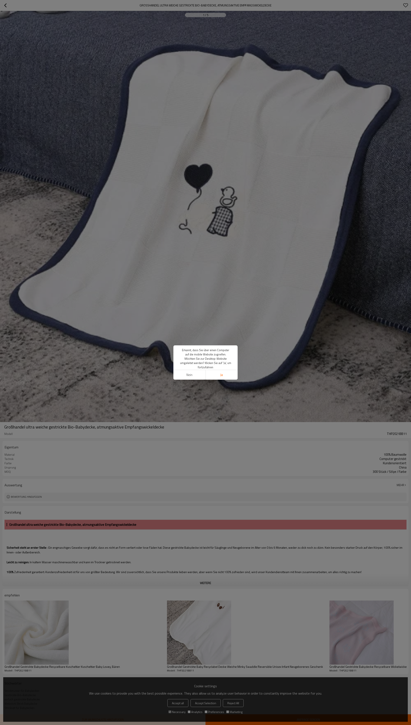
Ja (221, 374)
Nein (189, 374)
